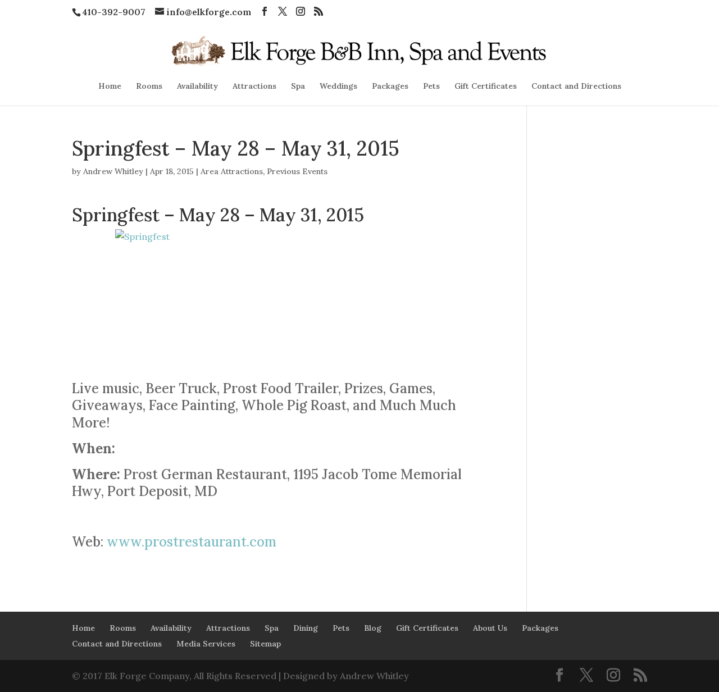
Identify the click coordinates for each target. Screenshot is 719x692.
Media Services (205, 644)
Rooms (149, 86)
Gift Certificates (485, 86)
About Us (490, 628)
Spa (298, 86)
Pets (431, 86)
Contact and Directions (576, 86)
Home (109, 86)
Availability (197, 86)
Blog (372, 628)
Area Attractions (232, 171)
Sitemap (265, 644)
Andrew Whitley (113, 171)
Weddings (338, 86)
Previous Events (297, 171)
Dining (305, 628)
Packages (390, 86)
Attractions (254, 86)
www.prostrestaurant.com (191, 541)
